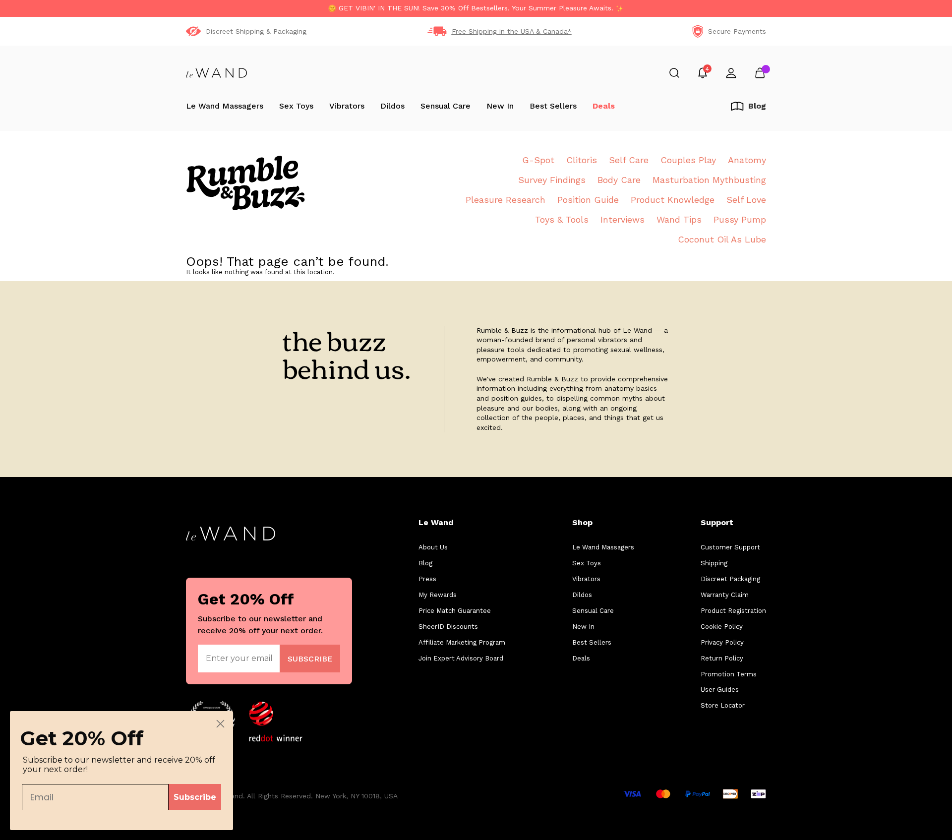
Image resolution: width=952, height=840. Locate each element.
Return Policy (722, 658)
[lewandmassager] (216, 72)
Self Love (746, 199)
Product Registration (733, 610)
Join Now (310, 658)
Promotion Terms (729, 674)
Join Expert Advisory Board (460, 658)
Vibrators (346, 106)
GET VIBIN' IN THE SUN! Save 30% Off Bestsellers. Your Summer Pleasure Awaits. (476, 8)
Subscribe (195, 797)
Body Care (619, 180)
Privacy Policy (722, 642)
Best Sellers (553, 106)
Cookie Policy (722, 626)
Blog (425, 563)
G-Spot (538, 160)
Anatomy (747, 160)
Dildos (392, 106)
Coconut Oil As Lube (722, 239)
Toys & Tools (562, 219)
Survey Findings (552, 180)
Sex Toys (296, 106)
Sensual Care (445, 106)
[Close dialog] (220, 723)
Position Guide (588, 199)
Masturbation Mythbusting (709, 180)
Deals (604, 106)
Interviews (622, 219)
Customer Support (730, 547)
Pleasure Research (505, 199)
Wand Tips (679, 219)
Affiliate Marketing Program (461, 642)
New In (500, 106)
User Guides (720, 689)
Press (427, 579)
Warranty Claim (725, 595)
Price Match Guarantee (454, 610)
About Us (433, 547)
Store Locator (723, 705)
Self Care (629, 160)
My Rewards (437, 595)
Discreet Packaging (730, 579)
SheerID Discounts (448, 626)
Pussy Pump (740, 219)
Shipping (714, 563)
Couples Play (688, 160)
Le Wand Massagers (224, 106)
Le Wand (436, 522)
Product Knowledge (672, 199)
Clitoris (581, 160)
